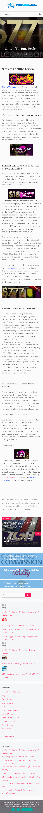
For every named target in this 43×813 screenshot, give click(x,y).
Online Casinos (33, 54)
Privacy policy (27, 810)
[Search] (28, 595)
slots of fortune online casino (19, 509)
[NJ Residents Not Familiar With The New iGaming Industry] (4, 669)
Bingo (4, 695)
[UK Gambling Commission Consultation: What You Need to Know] (4, 607)
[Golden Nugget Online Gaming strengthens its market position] (21, 632)
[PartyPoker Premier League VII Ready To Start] (4, 659)
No (18, 810)
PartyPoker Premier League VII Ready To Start (19, 663)
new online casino (13, 477)
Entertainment (7, 703)
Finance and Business (10, 710)
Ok (13, 810)
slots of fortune (18, 506)
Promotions (6, 732)
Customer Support (12, 500)
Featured (5, 707)
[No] (40, 806)
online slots (28, 503)
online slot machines (16, 503)
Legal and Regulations (10, 721)
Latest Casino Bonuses (10, 718)
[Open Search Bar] (40, 14)
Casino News (7, 699)
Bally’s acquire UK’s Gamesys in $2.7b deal (21, 570)
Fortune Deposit (26, 500)
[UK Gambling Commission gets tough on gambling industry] (4, 645)
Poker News (6, 729)
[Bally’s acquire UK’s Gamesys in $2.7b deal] (4, 621)
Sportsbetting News (9, 736)
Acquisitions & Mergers (11, 692)
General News (7, 714)
